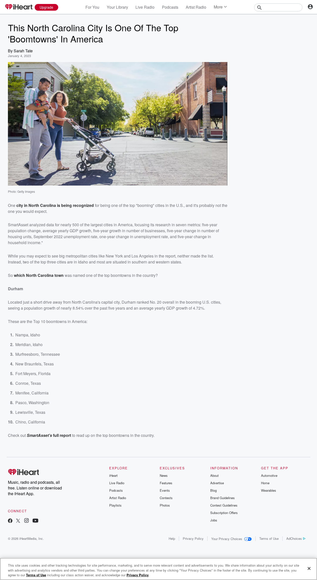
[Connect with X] (18, 521)
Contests (166, 497)
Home (265, 483)
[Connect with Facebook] (10, 521)
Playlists (115, 505)
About (214, 475)
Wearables (268, 490)
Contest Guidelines (224, 505)
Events (165, 490)
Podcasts (170, 7)
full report (61, 435)
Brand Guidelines (222, 497)
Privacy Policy (193, 538)
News (164, 475)
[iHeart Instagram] (26, 521)
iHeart (113, 475)
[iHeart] (18, 7)
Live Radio (145, 7)
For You (92, 7)
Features (166, 483)
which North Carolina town (39, 275)
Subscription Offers (224, 512)
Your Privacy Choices (226, 538)
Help (172, 538)
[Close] (309, 568)
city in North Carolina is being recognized (55, 205)
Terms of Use (269, 538)
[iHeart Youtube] (35, 521)
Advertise (217, 483)
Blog (213, 490)
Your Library (117, 7)
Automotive (269, 475)
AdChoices (294, 538)
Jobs (213, 520)
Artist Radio (196, 7)
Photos (165, 505)
